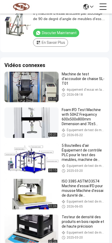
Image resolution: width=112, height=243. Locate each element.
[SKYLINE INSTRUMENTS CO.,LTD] (21, 6)
